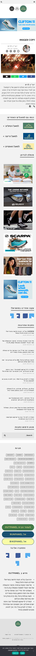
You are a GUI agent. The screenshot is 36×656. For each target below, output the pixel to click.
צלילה (8, 507)
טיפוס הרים (14, 483)
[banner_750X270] (18, 24)
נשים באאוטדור (20, 499)
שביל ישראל (29, 515)
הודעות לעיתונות (28, 470)
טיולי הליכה (8, 475)
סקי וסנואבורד (29, 507)
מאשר (22, 653)
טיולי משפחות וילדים (27, 483)
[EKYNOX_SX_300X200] (18, 197)
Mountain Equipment (26, 459)
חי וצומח (17, 470)
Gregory (10, 454)
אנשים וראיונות (28, 467)
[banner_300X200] (18, 289)
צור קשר (8, 634)
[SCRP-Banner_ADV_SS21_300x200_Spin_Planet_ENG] (18, 243)
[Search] (1, 2)
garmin (19, 454)
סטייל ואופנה (8, 499)
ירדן (17, 491)
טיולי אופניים (29, 475)
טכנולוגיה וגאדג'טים (27, 491)
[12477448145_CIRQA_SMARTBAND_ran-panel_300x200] (18, 266)
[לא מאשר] (34, 651)
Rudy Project (10, 459)
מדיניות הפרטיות (12, 650)
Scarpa (30, 462)
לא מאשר (15, 653)
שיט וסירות (13, 515)
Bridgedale (29, 454)
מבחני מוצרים (8, 491)
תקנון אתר (5, 638)
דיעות (12, 467)
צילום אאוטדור (17, 507)
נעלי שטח (30, 499)
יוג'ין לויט (13, 46)
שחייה (21, 515)
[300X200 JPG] (18, 220)
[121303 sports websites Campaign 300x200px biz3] (18, 173)
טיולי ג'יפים (18, 475)
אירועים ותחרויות (19, 462)
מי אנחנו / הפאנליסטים (23, 634)
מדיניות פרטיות (17, 639)
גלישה (19, 467)
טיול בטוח (9, 470)
